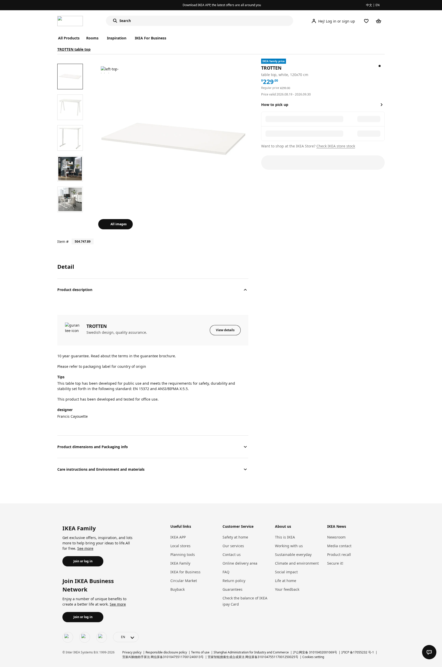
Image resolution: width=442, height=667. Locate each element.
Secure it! (335, 563)
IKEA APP (178, 537)
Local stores (180, 545)
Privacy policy (131, 652)
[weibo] (84, 637)
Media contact (339, 545)
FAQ (226, 571)
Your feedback (287, 589)
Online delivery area (240, 563)
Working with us (289, 545)
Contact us (232, 554)
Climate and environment (297, 563)
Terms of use (200, 652)
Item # (63, 241)
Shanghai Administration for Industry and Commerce (251, 652)
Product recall (339, 554)
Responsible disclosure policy (166, 652)
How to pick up (274, 104)
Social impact (286, 571)
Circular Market (183, 580)
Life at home (285, 580)
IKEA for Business (185, 571)
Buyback (177, 589)
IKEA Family (180, 563)
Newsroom (336, 537)
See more (85, 548)
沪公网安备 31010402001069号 (315, 652)
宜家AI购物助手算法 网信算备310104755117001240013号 (163, 657)
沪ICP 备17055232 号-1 (357, 652)
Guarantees (232, 589)
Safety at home (235, 537)
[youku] (101, 637)
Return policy (234, 580)
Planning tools (182, 554)
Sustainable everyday (293, 554)
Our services (233, 545)
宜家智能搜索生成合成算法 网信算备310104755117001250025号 (253, 657)
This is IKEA (285, 537)
